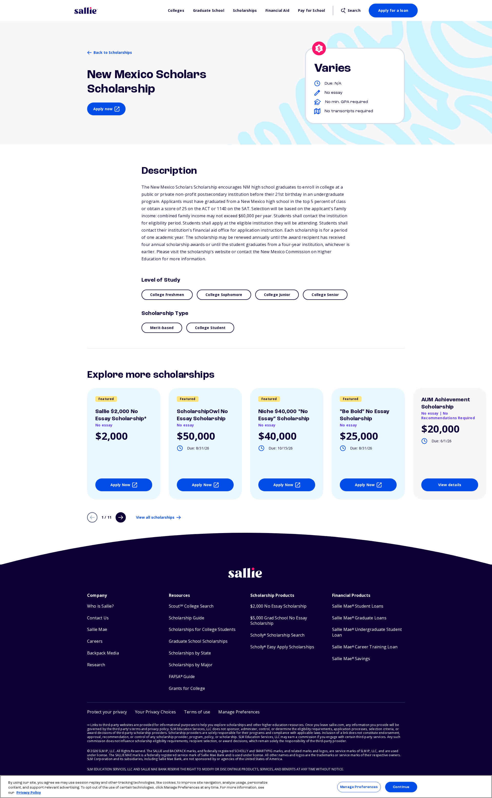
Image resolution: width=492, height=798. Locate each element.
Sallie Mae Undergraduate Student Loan (367, 632)
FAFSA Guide (182, 676)
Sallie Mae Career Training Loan (364, 647)
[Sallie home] (118, 10)
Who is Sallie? (100, 606)
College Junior (277, 294)
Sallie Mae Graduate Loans (359, 618)
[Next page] (121, 517)
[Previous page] (92, 517)
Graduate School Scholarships (198, 641)
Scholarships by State (190, 653)
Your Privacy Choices (155, 712)
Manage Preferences (359, 787)
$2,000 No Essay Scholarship (278, 606)
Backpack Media (103, 653)
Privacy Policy (28, 792)
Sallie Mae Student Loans (358, 606)
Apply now (103, 108)
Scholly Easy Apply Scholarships (282, 647)
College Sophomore (224, 294)
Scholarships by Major (191, 665)
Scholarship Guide (186, 618)
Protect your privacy (107, 712)
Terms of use (197, 712)
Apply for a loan (393, 10)
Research (96, 665)
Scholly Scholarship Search (277, 635)
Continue (401, 787)
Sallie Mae (97, 629)
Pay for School (311, 10)
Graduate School (208, 10)
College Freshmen (167, 294)
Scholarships (245, 10)
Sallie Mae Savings (351, 658)
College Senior (325, 294)
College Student (210, 327)
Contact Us (98, 618)
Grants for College (187, 688)
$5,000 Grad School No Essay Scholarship (278, 620)
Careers (94, 641)
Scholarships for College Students (202, 629)
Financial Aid (277, 10)
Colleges (176, 10)
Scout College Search (191, 606)
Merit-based (161, 327)
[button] (239, 712)
